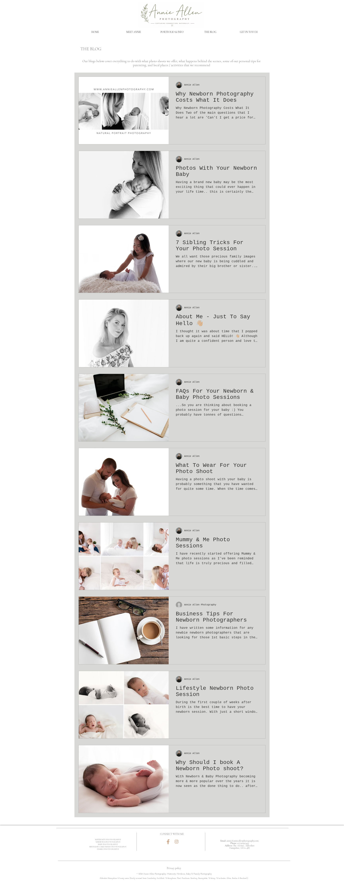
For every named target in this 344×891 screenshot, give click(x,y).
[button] (172, 32)
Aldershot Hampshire (108, 878)
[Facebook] (168, 841)
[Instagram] (176, 841)
